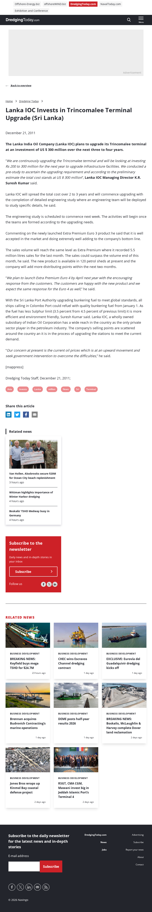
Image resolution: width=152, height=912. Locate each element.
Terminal (91, 389)
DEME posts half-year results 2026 (73, 721)
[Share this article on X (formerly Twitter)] (17, 415)
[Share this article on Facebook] (26, 415)
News (66, 389)
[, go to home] (22, 20)
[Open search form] (129, 20)
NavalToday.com (110, 4)
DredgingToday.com (83, 4)
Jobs (104, 849)
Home (9, 101)
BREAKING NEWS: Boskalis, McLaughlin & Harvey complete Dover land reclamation (123, 725)
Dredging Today (29, 101)
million (51, 389)
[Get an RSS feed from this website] (45, 887)
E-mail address (18, 856)
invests (23, 389)
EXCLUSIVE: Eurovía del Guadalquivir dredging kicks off (123, 663)
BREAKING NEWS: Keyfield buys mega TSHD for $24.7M (24, 663)
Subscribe (23, 571)
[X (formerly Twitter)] (49, 584)
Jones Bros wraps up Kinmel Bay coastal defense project (25, 787)
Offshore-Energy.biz (27, 4)
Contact (140, 864)
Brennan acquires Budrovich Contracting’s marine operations (28, 723)
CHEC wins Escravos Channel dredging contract (72, 663)
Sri (78, 389)
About (141, 857)
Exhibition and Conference (31, 10)
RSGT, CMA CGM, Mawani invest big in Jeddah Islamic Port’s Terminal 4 (73, 790)
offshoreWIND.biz (55, 4)
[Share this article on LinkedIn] (8, 415)
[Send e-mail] (37, 887)
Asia (9, 389)
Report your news (135, 849)
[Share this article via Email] (35, 415)
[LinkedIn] (54, 584)
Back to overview (20, 85)
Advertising (138, 834)
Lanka (37, 389)
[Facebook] (43, 584)
